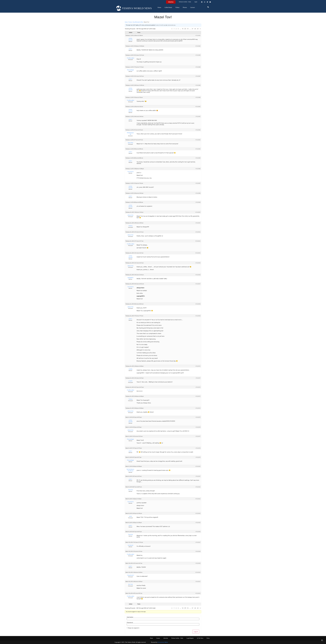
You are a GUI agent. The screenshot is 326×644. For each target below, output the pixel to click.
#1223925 (198, 522)
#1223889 (198, 97)
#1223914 (198, 408)
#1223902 (198, 232)
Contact (192, 8)
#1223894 (198, 149)
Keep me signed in (133, 628)
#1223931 (198, 581)
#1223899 (198, 202)
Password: (130, 622)
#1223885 (198, 55)
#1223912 (198, 387)
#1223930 (197, 572)
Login (195, 2)
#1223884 (198, 46)
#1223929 (198, 563)
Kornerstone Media (163, 642)
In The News (200, 638)
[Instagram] (204, 2)
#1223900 (197, 212)
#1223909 (198, 315)
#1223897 (198, 183)
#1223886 (198, 67)
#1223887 (198, 76)
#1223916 (198, 427)
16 (182, 28)
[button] (208, 7)
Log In (196, 631)
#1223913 (198, 396)
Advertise (165, 638)
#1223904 (197, 253)
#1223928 (198, 551)
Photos (185, 8)
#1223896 (198, 168)
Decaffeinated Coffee (138, 22)
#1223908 (198, 304)
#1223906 (198, 274)
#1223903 (197, 241)
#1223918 (198, 448)
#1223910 (198, 366)
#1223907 (198, 283)
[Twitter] (207, 2)
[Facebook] (202, 2)
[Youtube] (210, 2)
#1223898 (198, 193)
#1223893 (198, 139)
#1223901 (198, 223)
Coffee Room (168, 8)
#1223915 (198, 417)
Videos (177, 8)
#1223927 (198, 542)
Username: (130, 617)
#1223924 (198, 513)
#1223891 (198, 116)
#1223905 (198, 262)
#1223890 (198, 106)
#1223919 (198, 457)
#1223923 (198, 498)
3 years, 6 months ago (160, 25)
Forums (130, 22)
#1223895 (198, 158)
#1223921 (198, 476)
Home (159, 8)
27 (192, 28)
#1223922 (198, 487)
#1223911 (198, 378)
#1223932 (198, 593)
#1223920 (198, 466)
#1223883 (198, 35)
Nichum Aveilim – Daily (185, 2)
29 (197, 28)
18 (187, 28)
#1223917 (198, 436)
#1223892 (198, 130)
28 (195, 28)
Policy (208, 638)
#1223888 (198, 85)
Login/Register (190, 638)
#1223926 (198, 531)
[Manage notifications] (322, 640)
